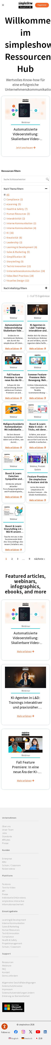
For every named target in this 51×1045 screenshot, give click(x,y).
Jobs (4, 833)
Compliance (8, 936)
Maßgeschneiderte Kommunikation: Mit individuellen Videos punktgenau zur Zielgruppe (13, 427)
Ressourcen (7, 962)
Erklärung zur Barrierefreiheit (16, 996)
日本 (40, 1038)
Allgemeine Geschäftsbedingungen (19, 982)
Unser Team (8, 829)
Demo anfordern (10, 975)
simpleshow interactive (13, 901)
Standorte (7, 836)
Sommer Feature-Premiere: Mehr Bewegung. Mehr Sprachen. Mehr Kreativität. (37, 377)
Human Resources (10, 929)
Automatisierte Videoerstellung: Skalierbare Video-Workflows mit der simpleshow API (25, 139)
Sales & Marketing (10, 926)
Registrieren (42, 5)
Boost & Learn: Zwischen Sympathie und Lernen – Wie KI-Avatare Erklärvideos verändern (13, 476)
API (3, 890)
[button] (25, 189)
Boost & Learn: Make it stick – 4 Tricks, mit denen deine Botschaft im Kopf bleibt (37, 427)
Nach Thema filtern (13, 188)
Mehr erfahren (12, 348)
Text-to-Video (8, 887)
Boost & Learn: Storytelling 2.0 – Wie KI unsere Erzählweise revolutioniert (13, 529)
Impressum (7, 989)
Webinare (6, 965)
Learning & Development (14, 919)
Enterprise (7, 858)
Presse (5, 843)
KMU (4, 862)
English (14, 1038)
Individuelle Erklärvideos (14, 897)
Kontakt (6, 972)
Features (6, 884)
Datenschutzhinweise (12, 985)
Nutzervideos (8, 868)
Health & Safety (9, 940)
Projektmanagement (12, 943)
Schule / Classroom (11, 865)
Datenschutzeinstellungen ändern (18, 992)
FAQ (4, 969)
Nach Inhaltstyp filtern (15, 288)
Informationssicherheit (13, 904)
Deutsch (28, 1038)
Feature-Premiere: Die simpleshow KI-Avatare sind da (38, 479)
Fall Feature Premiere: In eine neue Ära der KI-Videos (13, 377)
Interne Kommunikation (13, 923)
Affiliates (6, 839)
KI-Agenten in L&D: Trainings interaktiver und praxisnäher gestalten (37, 328)
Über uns (6, 826)
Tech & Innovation (10, 933)
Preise (5, 894)
